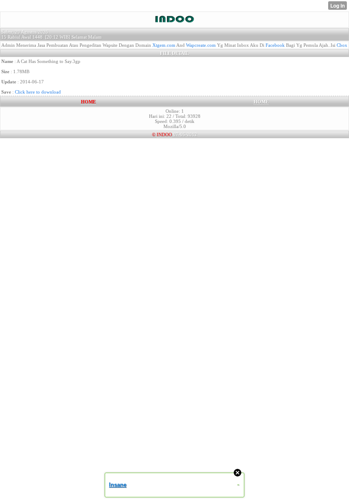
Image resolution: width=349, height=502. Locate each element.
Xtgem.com (163, 45)
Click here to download (38, 91)
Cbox (342, 45)
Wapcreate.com (201, 45)
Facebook (275, 45)
